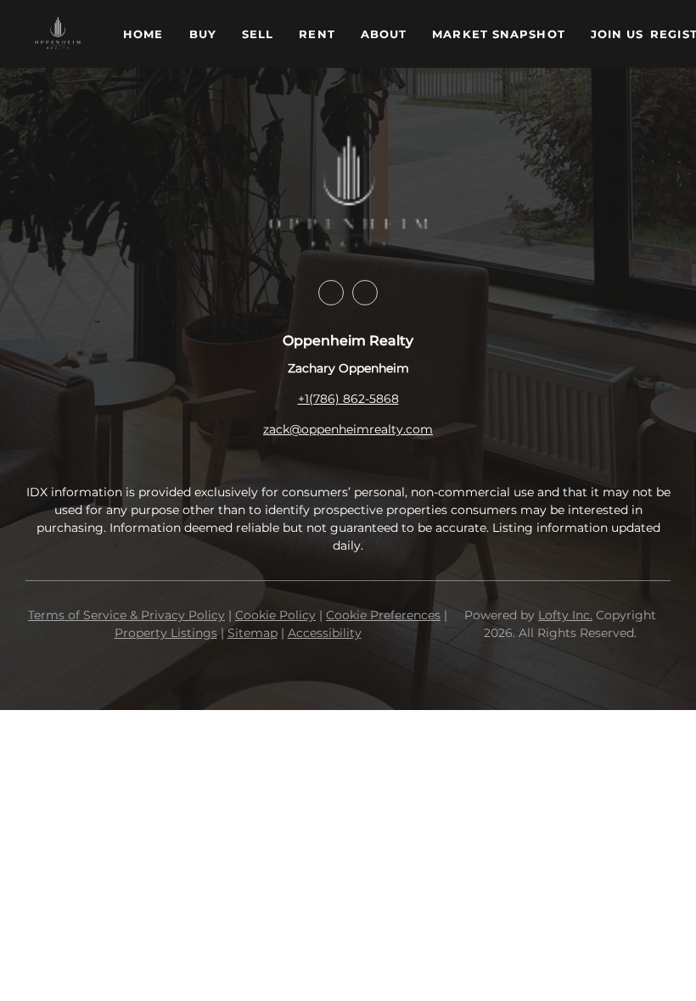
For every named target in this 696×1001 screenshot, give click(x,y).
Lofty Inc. (565, 615)
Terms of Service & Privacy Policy (126, 615)
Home (143, 34)
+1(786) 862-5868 (348, 398)
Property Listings (166, 632)
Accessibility (325, 632)
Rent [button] (316, 34)
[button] (58, 34)
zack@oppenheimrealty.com (348, 429)
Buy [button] (202, 34)
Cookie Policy (275, 615)
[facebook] (331, 292)
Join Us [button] (617, 34)
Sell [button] (257, 34)
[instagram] (365, 292)
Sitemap (252, 632)
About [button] (384, 34)
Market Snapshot (498, 34)
